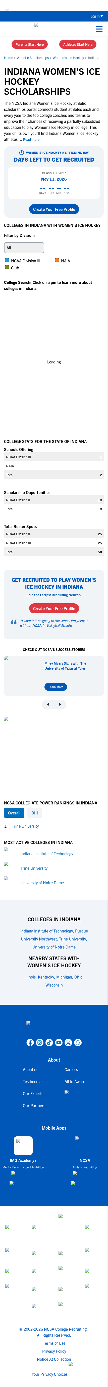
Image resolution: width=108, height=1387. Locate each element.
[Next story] (60, 704)
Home (8, 57)
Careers (71, 1069)
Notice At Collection (54, 1358)
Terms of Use (54, 1342)
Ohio (78, 976)
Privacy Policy (54, 1350)
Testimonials (33, 1081)
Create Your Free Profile (54, 209)
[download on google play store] (23, 1185)
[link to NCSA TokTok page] (49, 1042)
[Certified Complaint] (67, 1310)
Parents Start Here (30, 44)
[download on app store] (23, 1175)
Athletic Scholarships (33, 57)
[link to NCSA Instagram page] (39, 1042)
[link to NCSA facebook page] (30, 1042)
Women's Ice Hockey (68, 57)
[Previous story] (48, 704)
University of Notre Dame (42, 882)
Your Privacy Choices (50, 1373)
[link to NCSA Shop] (75, 1096)
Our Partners (34, 1105)
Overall (14, 812)
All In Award (75, 1081)
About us (30, 1069)
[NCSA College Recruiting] (53, 29)
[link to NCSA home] (54, 1029)
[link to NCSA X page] (68, 1042)
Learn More (55, 687)
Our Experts (33, 1093)
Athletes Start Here (77, 44)
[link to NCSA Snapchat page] (78, 1042)
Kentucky (46, 976)
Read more (31, 139)
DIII (34, 812)
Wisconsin (54, 984)
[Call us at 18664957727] (8, 29)
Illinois (30, 976)
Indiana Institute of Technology (47, 853)
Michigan (64, 976)
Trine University (34, 867)
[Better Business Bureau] (94, 1293)
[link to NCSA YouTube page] (59, 1042)
